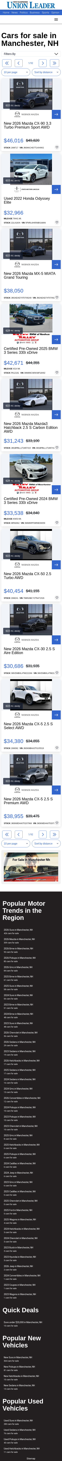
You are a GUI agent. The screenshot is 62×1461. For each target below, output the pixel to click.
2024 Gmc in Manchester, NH (18, 1090)
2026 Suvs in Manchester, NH (18, 932)
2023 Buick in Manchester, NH (18, 1249)
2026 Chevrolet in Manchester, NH (21, 1034)
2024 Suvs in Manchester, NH (18, 997)
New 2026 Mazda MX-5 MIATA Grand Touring (29, 275)
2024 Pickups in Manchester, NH (20, 1109)
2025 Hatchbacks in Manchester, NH (22, 1146)
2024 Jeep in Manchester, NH (18, 1174)
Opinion (55, 12)
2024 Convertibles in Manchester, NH (22, 1277)
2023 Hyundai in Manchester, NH (20, 1259)
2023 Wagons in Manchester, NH (20, 1296)
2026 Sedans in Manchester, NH (19, 1044)
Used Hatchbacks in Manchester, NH (22, 1450)
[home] (31, 5)
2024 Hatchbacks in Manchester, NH (22, 1231)
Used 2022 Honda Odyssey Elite (27, 200)
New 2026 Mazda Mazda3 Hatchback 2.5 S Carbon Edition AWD (31, 427)
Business (35, 12)
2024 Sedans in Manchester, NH (19, 1081)
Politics (24, 12)
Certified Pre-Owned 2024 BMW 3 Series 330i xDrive (31, 501)
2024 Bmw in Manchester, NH (18, 1016)
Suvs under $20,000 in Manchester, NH (23, 1324)
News (15, 12)
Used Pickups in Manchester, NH (20, 1441)
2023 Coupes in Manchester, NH (19, 1287)
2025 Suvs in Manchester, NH (18, 988)
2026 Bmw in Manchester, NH (18, 950)
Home (6, 12)
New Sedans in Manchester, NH (19, 1387)
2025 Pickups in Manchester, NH (20, 1156)
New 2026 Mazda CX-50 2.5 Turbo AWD (27, 576)
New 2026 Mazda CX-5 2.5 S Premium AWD (28, 801)
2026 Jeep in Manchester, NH (18, 1268)
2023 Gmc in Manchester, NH (18, 1184)
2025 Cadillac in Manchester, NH (20, 1193)
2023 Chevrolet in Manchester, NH (21, 1128)
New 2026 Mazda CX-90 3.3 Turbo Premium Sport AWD (27, 125)
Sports (46, 12)
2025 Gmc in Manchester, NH (18, 1137)
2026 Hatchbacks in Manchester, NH (22, 1062)
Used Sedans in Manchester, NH (19, 1432)
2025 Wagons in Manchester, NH (20, 1221)
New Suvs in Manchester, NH (18, 1359)
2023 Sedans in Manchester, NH (19, 1053)
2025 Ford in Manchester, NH (18, 1212)
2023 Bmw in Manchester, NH (18, 1006)
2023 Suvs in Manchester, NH (18, 1025)
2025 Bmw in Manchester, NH (18, 978)
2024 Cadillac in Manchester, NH (20, 1165)
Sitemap (31, 1458)
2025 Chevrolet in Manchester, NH (21, 1202)
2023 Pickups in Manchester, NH (20, 1118)
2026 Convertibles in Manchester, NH (22, 1100)
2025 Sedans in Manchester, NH (19, 1072)
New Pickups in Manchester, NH (19, 1368)
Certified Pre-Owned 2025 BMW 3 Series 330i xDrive (31, 350)
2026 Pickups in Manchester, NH (20, 960)
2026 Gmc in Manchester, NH (18, 969)
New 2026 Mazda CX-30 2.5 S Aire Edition (29, 651)
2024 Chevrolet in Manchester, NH (21, 1240)
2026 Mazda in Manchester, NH (19, 941)
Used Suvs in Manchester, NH (18, 1422)
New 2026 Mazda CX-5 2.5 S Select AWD (28, 726)
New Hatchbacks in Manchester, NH (21, 1378)
